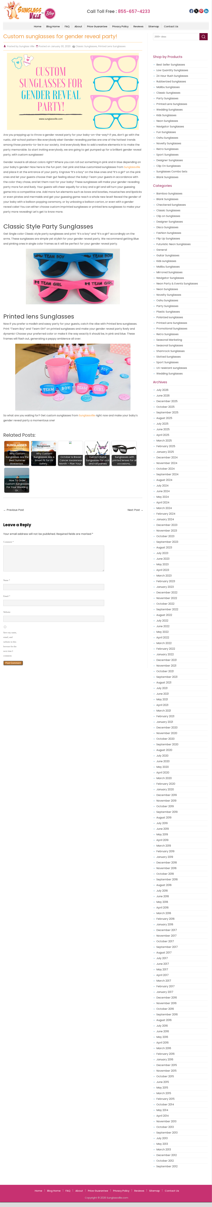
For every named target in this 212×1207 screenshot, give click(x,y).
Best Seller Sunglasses (170, 65)
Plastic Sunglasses (168, 312)
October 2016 (165, 1009)
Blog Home (53, 26)
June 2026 (163, 395)
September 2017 (167, 947)
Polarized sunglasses (169, 317)
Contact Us (171, 26)
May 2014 (162, 1110)
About (78, 26)
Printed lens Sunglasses (38, 316)
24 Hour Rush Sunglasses (172, 76)
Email (6, 596)
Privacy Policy (120, 26)
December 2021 (166, 660)
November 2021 (166, 666)
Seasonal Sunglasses (169, 345)
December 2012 (166, 1155)
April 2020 (162, 772)
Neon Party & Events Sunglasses (177, 283)
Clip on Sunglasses (168, 216)
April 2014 (162, 1116)
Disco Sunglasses (167, 227)
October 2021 (165, 671)
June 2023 (162, 559)
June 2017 (162, 964)
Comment (8, 542)
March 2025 (164, 440)
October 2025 (165, 407)
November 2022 (166, 598)
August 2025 (164, 418)
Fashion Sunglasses (168, 233)
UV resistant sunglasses (171, 368)
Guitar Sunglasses (167, 255)
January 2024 (165, 519)
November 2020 (166, 733)
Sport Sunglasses (167, 155)
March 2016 (163, 1048)
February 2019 (165, 851)
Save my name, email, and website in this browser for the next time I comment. (10, 644)
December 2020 (167, 727)
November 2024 (166, 463)
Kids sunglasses (166, 261)
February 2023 (165, 581)
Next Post (135, 510)
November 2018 (166, 868)
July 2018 (162, 891)
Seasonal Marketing (169, 340)
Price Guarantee (97, 26)
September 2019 (167, 812)
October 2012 (165, 1161)
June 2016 (162, 1031)
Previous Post (13, 510)
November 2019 (166, 801)
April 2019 (162, 840)
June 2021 (162, 694)
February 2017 (165, 986)
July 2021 (162, 688)
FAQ (67, 26)
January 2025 (165, 452)
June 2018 (162, 896)
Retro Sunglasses (167, 149)
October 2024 (165, 469)
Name (6, 580)
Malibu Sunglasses (168, 87)
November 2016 (166, 1003)
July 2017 (162, 958)
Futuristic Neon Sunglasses (173, 244)
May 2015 (162, 1088)
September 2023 (167, 542)
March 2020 (164, 778)
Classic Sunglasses (86, 46)
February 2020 (165, 784)
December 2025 (167, 401)
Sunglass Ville (26, 46)
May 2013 (162, 1144)
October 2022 (165, 604)
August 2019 (163, 817)
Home (37, 26)
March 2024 (164, 508)
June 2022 (162, 626)
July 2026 (162, 390)
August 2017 (164, 952)
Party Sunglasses (167, 98)
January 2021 (164, 722)
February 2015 (165, 1099)
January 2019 (164, 857)
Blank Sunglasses (167, 177)
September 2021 (167, 677)
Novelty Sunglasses (168, 143)
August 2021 (163, 682)
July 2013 (162, 1138)
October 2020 (165, 739)
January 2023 (165, 587)
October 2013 (165, 1127)
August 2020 (164, 750)
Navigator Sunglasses (170, 126)
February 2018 (165, 919)
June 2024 (163, 491)
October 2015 (165, 1076)
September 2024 (167, 474)
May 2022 (162, 632)
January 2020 (165, 789)
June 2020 (163, 761)
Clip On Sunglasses (168, 166)
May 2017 (162, 969)
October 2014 (165, 1104)
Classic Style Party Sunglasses (48, 226)
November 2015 (166, 1071)
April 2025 (162, 435)
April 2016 (162, 1043)
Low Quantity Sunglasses (172, 70)
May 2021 (162, 699)
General (161, 250)
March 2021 (163, 711)
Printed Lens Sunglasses (112, 46)
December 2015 (166, 1065)
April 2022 (162, 637)
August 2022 (164, 615)
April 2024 (162, 502)
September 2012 (167, 1166)
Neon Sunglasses (167, 121)
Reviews (138, 26)
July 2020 (162, 756)
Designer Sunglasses (169, 160)
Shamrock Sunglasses (170, 351)
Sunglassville (132, 167)
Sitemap (153, 26)
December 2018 (166, 862)
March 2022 (164, 643)
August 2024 (164, 480)
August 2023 (164, 547)
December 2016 (166, 997)
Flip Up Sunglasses (168, 238)
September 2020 (167, 744)
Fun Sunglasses (166, 132)
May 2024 (162, 497)
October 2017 (165, 941)
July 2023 (162, 553)
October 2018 (165, 874)
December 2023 (166, 525)
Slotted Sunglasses (168, 357)
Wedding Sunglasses (169, 110)
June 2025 (163, 429)
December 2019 (166, 795)
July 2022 (162, 621)
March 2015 (163, 1093)
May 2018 (162, 902)
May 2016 (162, 1037)
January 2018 (164, 924)
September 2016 (167, 1014)
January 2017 (164, 992)
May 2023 (162, 564)
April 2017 (162, 975)
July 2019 (162, 823)
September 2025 (167, 412)
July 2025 (162, 424)
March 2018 (163, 913)
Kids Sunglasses (166, 115)
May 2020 (162, 767)
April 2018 (162, 907)
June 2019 (162, 829)
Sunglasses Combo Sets (171, 171)
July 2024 (162, 485)
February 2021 (165, 716)
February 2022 (165, 649)
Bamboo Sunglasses (169, 193)
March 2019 (163, 846)
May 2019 (162, 834)
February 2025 (165, 446)
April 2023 (162, 570)
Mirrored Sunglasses (169, 272)
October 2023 (165, 536)
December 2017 (166, 930)
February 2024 (165, 514)
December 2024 (167, 457)
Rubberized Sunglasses (171, 81)
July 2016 (162, 1026)
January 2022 (165, 654)
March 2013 (163, 1149)
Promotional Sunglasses (171, 328)
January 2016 (164, 1059)
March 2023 (164, 576)
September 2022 (167, 609)
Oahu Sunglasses (167, 138)
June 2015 (162, 1082)
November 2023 (166, 531)
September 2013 (167, 1133)
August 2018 (164, 885)
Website (6, 612)
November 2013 (166, 1121)
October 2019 (165, 806)
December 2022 (166, 592)
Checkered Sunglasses (171, 205)
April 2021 (162, 705)
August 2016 (164, 1020)
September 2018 (167, 879)
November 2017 (166, 936)
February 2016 (165, 1054)
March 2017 (163, 981)
